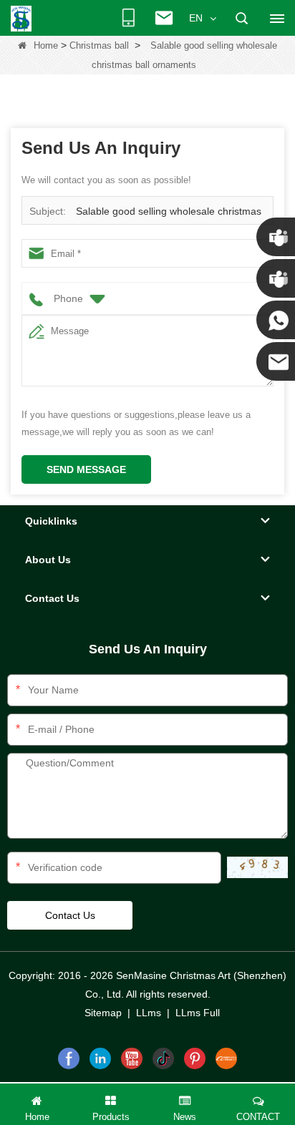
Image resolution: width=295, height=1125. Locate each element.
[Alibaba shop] (226, 1058)
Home (46, 45)
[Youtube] (131, 1058)
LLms (148, 1012)
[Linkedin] (100, 1058)
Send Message (86, 469)
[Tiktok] (163, 1058)
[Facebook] (68, 1058)
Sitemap (103, 1012)
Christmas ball (99, 45)
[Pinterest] (194, 1058)
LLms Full (197, 1012)
